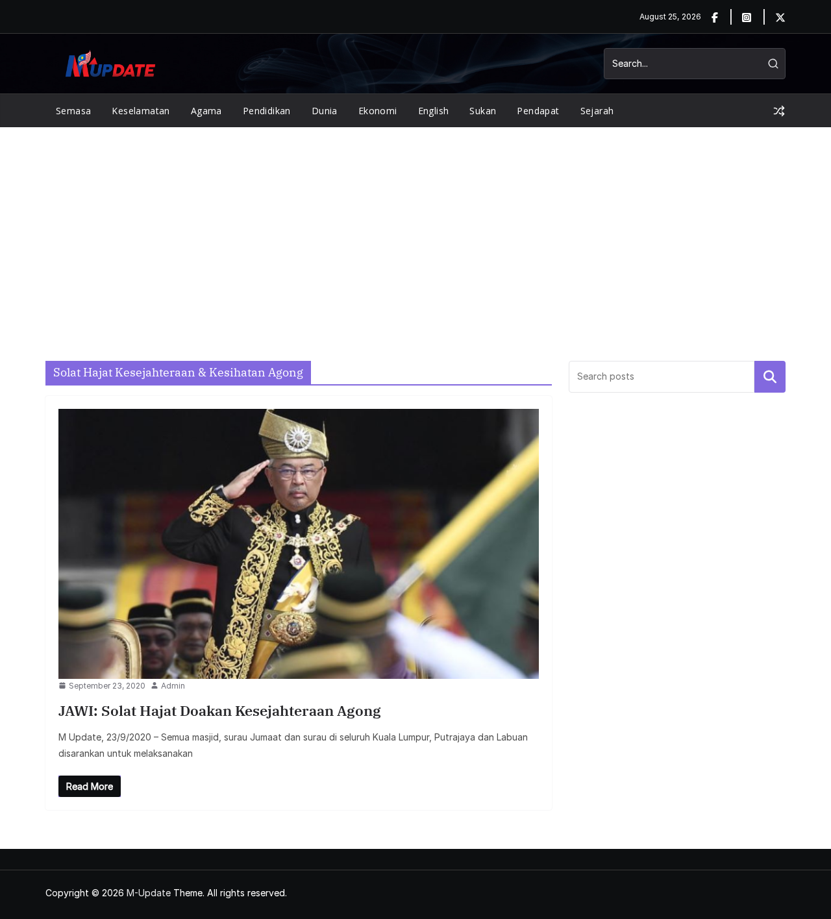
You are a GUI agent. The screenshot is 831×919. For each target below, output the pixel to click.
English (433, 110)
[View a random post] (779, 110)
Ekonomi (377, 110)
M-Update (149, 892)
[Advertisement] (415, 224)
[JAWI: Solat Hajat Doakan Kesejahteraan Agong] (298, 544)
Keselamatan (140, 110)
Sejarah (597, 110)
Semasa (73, 110)
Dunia (325, 110)
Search (770, 376)
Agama (206, 110)
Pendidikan (267, 110)
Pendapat (538, 110)
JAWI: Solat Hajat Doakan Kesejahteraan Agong (219, 710)
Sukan (482, 110)
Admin (173, 686)
